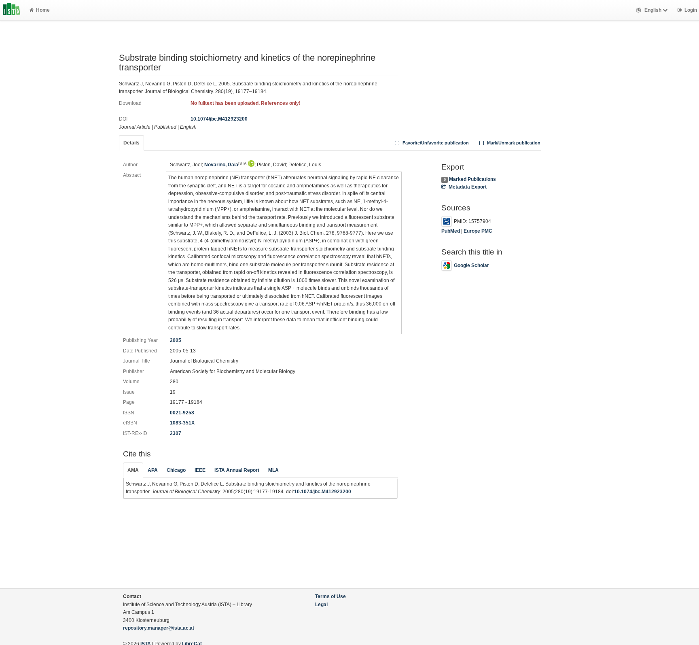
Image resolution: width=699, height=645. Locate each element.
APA (153, 470)
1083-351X (182, 423)
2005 (175, 340)
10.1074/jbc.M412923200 (219, 119)
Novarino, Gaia (225, 165)
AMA (133, 470)
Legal (321, 604)
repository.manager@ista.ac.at (158, 628)
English (653, 10)
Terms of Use (330, 596)
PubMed (450, 231)
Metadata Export (467, 187)
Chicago (176, 470)
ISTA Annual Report (236, 470)
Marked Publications (472, 179)
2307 (175, 433)
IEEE (200, 470)
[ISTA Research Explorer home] (11, 10)
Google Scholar (471, 265)
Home (43, 10)
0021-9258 (182, 413)
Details (131, 143)
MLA (273, 470)
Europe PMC (478, 231)
